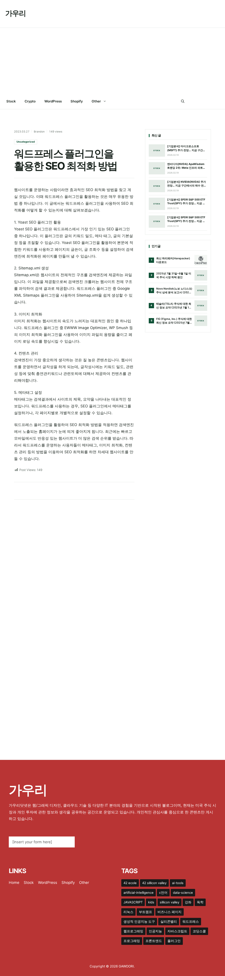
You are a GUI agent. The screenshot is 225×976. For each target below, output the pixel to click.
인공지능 (155, 931)
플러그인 (174, 941)
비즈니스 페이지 (169, 912)
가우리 (15, 13)
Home (14, 882)
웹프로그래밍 (133, 931)
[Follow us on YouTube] (217, 101)
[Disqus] (74, 560)
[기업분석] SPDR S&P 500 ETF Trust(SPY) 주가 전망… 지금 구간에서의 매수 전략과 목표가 (186, 201)
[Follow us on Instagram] (208, 101)
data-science (183, 893)
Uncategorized (25, 141)
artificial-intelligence (138, 893)
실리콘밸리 (168, 922)
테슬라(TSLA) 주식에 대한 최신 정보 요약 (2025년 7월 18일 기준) (173, 306)
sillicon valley (169, 902)
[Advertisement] (112, 60)
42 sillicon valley (154, 883)
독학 (200, 902)
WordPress (53, 101)
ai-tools (177, 883)
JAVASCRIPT (133, 902)
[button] (183, 101)
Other (96, 101)
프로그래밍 (131, 941)
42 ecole (130, 883)
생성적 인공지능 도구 (139, 922)
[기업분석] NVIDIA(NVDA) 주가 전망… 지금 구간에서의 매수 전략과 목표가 (186, 184)
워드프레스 (190, 922)
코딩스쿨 (199, 931)
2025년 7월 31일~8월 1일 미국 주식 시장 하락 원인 (173, 275)
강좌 (188, 902)
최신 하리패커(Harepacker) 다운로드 (173, 260)
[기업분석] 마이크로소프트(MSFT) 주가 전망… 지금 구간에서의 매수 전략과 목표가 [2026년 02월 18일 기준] (187, 148)
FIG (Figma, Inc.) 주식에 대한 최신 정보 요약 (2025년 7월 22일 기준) (174, 321)
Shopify (77, 101)
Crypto (30, 101)
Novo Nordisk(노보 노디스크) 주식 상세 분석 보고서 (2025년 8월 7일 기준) (174, 290)
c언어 (163, 893)
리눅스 (128, 912)
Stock (11, 101)
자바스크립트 (177, 931)
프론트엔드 (153, 941)
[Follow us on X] (200, 101)
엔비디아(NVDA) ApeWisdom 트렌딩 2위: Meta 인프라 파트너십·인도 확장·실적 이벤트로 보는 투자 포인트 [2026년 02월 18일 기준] (186, 166)
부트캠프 (145, 912)
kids (151, 902)
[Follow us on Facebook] (191, 101)
